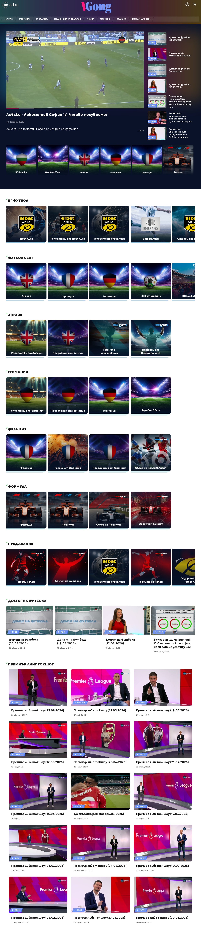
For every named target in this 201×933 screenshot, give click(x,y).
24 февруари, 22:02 (83, 870)
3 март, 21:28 (17, 870)
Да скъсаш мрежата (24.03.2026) (99, 814)
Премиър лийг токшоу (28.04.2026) (100, 762)
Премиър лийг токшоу (30, 664)
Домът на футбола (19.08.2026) (179, 70)
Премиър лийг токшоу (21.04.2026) (162, 762)
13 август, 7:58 (113, 648)
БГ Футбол (17, 201)
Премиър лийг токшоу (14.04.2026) (37, 814)
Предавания (20, 544)
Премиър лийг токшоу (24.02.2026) (100, 866)
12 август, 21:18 (161, 652)
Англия (14, 315)
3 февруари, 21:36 (19, 922)
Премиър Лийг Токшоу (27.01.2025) (99, 917)
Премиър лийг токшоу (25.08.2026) (180, 54)
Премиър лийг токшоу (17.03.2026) (162, 814)
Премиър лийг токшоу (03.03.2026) (37, 866)
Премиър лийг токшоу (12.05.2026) (37, 762)
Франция (17, 429)
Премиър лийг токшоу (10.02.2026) (162, 866)
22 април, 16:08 (143, 767)
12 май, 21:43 (17, 767)
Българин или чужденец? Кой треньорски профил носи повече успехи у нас (180, 101)
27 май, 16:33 (80, 715)
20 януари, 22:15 (143, 922)
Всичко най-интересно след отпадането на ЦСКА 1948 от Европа (180, 117)
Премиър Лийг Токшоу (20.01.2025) (162, 917)
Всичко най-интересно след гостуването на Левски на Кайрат (178, 133)
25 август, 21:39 (19, 715)
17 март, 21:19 (142, 818)
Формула (17, 486)
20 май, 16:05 (142, 715)
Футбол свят (20, 258)
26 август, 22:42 (17, 648)
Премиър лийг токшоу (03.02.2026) (37, 917)
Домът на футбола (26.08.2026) (179, 38)
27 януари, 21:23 (81, 922)
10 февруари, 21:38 (145, 870)
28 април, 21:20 (81, 767)
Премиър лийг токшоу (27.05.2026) (100, 710)
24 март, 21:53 (81, 818)
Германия (17, 372)
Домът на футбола (26, 601)
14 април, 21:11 (17, 818)
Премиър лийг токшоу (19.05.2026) (162, 710)
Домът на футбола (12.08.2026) (179, 86)
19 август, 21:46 (65, 648)
